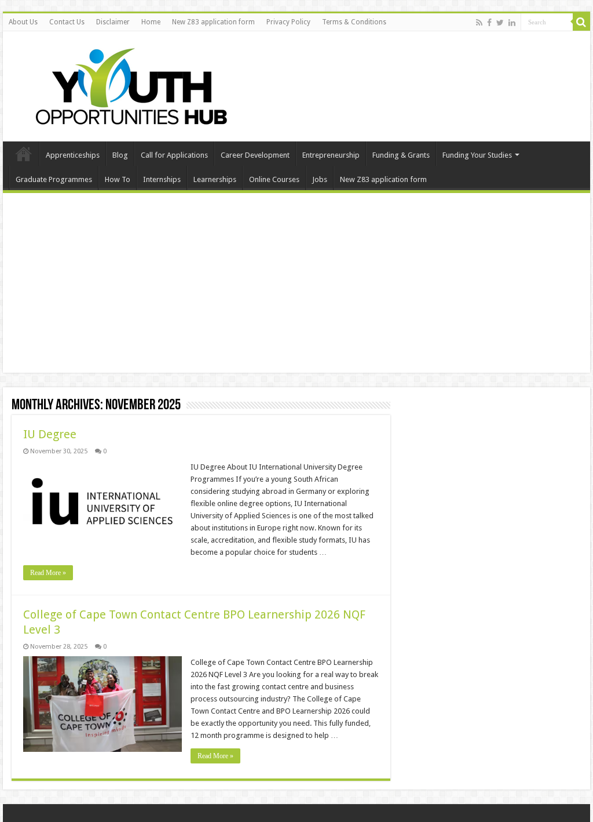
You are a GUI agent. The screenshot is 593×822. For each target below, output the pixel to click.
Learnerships (214, 179)
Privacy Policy (288, 22)
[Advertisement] (296, 286)
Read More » (48, 573)
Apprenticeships (73, 155)
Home (150, 22)
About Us (23, 22)
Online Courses (274, 179)
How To (117, 179)
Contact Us (67, 22)
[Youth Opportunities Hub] (127, 84)
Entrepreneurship (331, 155)
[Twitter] (500, 23)
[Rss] (479, 23)
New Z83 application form (213, 22)
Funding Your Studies (477, 155)
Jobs (319, 179)
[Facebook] (489, 23)
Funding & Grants (401, 155)
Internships (162, 179)
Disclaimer (113, 22)
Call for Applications (174, 155)
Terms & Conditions (354, 22)
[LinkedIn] (512, 23)
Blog (120, 155)
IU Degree (49, 434)
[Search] (581, 22)
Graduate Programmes (54, 179)
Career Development (255, 155)
